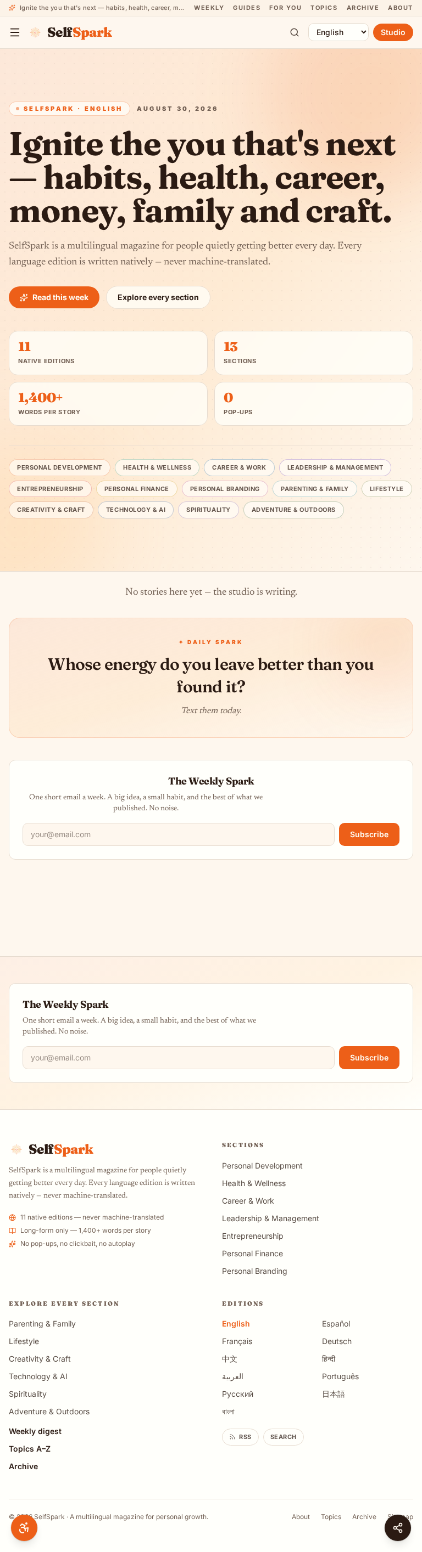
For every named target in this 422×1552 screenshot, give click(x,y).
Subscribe (369, 834)
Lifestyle (387, 489)
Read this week (60, 297)
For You (285, 8)
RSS (245, 1437)
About (400, 8)
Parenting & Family (315, 489)
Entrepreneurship (50, 489)
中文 (229, 1358)
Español (336, 1323)
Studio (393, 32)
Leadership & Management (335, 467)
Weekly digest (35, 1431)
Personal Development (59, 467)
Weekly (209, 8)
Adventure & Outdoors (294, 509)
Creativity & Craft (51, 509)
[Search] (294, 32)
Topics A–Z (30, 1448)
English (236, 1323)
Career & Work (239, 467)
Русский (237, 1393)
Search (283, 1437)
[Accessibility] (24, 1528)
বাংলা (228, 1411)
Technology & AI (135, 509)
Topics (323, 8)
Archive (363, 8)
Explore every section (158, 297)
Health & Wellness (157, 467)
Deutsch (337, 1341)
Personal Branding (225, 489)
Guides (246, 8)
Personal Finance (136, 489)
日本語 (333, 1393)
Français (237, 1341)
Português (340, 1376)
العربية (232, 1376)
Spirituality (208, 509)
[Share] (398, 1528)
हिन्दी (328, 1358)
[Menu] (15, 32)
